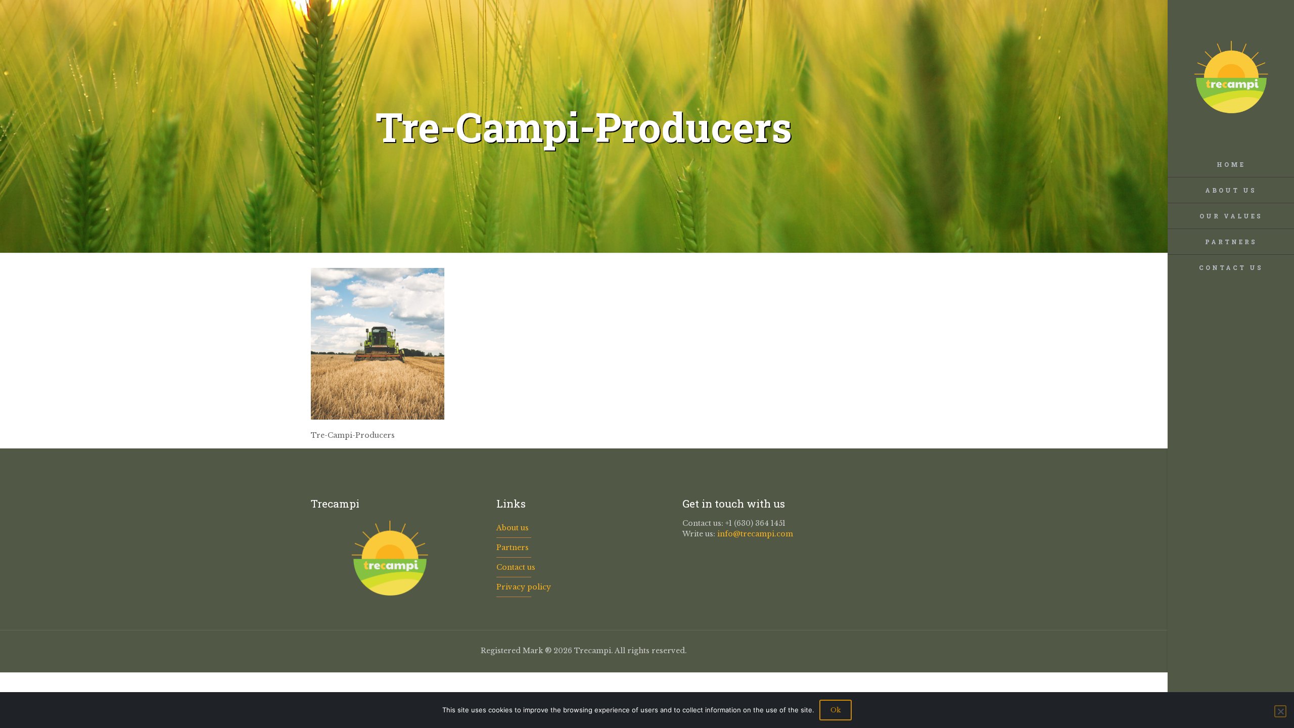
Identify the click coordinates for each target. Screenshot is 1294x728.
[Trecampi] (1231, 76)
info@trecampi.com (755, 533)
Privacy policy (523, 587)
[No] (1280, 711)
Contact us (515, 567)
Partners (512, 547)
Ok (835, 710)
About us (512, 527)
